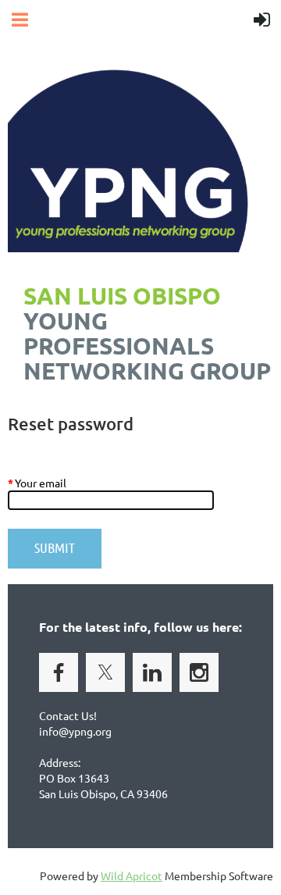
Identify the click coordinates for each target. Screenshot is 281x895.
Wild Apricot (131, 875)
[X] (105, 672)
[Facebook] (58, 672)
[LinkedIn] (152, 672)
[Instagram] (199, 672)
